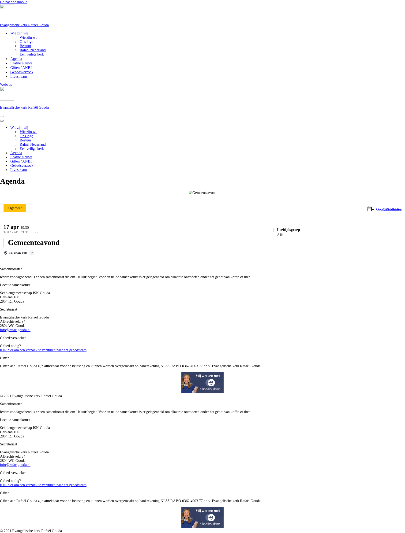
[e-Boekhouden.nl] (202, 392)
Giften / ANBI (21, 68)
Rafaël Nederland (33, 50)
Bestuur (25, 46)
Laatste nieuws (21, 63)
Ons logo (26, 42)
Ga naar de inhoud (13, 2)
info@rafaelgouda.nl (15, 330)
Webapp (6, 84)
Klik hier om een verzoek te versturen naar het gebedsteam (43, 350)
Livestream (18, 76)
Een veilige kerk (32, 54)
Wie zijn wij (29, 37)
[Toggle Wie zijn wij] (82, 128)
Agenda (16, 59)
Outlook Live (391, 209)
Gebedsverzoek (21, 72)
